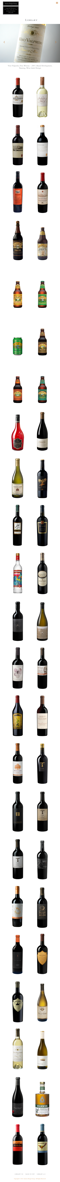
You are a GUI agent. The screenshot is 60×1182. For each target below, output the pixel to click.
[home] (11, 9)
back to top (30, 1174)
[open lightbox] (30, 43)
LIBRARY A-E (41, 1174)
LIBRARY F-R (19, 1174)
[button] (57, 3)
